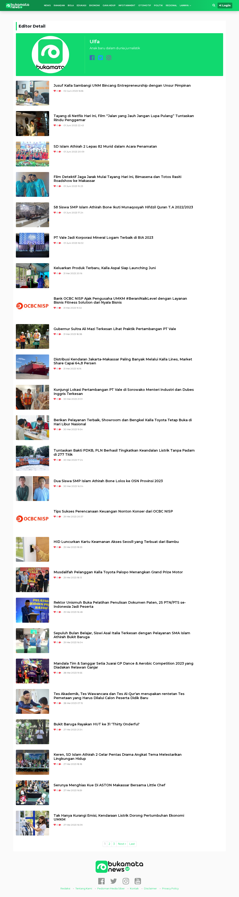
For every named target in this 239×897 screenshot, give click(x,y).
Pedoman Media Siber (111, 888)
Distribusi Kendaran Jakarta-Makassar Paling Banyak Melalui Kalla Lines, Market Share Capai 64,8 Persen (123, 361)
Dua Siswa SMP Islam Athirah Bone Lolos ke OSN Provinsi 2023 (108, 481)
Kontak (134, 888)
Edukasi (81, 5)
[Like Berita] (55, 90)
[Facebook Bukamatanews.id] (101, 881)
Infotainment (127, 5)
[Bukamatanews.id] (17, 5)
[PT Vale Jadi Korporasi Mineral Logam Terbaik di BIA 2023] (32, 245)
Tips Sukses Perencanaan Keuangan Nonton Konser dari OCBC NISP (113, 511)
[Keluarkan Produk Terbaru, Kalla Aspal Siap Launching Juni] (32, 275)
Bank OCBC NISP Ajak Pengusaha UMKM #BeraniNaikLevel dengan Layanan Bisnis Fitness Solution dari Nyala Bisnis (120, 301)
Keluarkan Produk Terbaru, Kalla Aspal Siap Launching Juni (105, 268)
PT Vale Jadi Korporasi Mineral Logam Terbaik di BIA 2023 (103, 238)
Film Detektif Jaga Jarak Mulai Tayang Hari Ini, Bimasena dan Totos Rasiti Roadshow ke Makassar (117, 179)
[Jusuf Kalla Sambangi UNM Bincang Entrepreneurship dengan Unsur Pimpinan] (32, 93)
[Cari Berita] (214, 5)
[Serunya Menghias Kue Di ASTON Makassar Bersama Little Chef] (32, 792)
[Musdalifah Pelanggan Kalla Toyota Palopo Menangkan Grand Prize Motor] (32, 579)
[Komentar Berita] (60, 90)
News (47, 5)
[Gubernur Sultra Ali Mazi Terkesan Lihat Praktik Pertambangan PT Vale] (32, 336)
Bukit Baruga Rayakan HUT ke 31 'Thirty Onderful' (96, 724)
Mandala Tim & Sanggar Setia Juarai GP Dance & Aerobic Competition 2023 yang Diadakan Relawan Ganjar (123, 666)
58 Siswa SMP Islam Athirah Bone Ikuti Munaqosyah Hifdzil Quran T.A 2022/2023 (123, 207)
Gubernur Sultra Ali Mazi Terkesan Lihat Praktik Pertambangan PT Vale (115, 329)
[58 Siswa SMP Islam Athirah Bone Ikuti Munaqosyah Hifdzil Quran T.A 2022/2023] (32, 214)
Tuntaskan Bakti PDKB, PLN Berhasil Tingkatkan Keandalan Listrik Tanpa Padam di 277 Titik (124, 453)
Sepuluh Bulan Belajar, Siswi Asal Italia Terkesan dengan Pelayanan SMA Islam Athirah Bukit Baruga (122, 635)
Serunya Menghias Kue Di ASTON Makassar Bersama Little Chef (109, 785)
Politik (158, 5)
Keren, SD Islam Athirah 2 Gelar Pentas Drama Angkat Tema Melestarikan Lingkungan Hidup (118, 757)
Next (121, 844)
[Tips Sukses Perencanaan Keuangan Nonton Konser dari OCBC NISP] (32, 519)
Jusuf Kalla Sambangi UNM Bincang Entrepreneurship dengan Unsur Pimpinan (122, 86)
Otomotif (144, 5)
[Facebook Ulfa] (92, 58)
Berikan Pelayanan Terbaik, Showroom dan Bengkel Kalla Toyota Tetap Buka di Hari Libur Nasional (123, 422)
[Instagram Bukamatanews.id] (126, 881)
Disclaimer (150, 888)
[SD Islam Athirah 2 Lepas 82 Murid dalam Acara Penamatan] (32, 154)
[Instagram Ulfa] (108, 58)
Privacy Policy (170, 888)
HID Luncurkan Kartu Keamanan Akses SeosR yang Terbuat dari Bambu (116, 542)
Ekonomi (94, 5)
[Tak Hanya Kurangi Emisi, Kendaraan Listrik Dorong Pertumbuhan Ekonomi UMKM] (32, 823)
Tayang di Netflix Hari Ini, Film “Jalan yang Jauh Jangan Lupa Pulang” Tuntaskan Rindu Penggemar (124, 118)
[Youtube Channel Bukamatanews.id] (138, 881)
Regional (171, 5)
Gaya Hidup (109, 5)
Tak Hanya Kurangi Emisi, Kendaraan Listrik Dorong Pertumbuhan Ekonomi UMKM (119, 818)
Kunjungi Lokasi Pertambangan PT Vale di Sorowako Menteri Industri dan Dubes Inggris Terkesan (124, 392)
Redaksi (65, 888)
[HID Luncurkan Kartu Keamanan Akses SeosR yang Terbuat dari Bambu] (32, 549)
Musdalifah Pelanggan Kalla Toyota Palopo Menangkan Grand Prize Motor (118, 572)
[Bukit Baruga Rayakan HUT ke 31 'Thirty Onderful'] (32, 731)
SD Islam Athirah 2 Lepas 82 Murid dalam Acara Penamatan (105, 147)
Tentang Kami (83, 888)
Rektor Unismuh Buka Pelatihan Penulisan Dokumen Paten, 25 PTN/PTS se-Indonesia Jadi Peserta (120, 605)
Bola (71, 5)
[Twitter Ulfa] (100, 58)
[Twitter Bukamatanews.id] (113, 881)
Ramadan (59, 5)
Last (132, 844)
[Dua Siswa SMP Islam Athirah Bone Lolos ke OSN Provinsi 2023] (32, 488)
